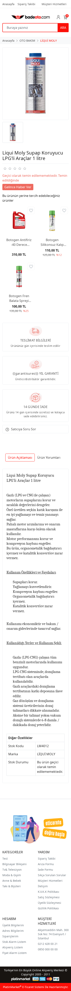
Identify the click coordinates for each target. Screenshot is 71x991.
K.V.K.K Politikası (48, 892)
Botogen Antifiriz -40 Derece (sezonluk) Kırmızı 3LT (19, 242)
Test (5, 858)
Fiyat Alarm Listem (14, 953)
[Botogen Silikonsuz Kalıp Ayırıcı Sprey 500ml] (52, 220)
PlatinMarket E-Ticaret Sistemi (23, 987)
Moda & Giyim (11, 875)
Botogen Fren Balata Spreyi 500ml (19, 298)
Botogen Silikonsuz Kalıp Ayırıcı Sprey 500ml (52, 242)
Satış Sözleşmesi (49, 897)
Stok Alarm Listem (14, 942)
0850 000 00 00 (48, 949)
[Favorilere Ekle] (31, 210)
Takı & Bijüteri (11, 886)
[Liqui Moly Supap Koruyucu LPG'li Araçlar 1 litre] (35, 84)
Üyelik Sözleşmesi (49, 903)
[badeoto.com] (30, 17)
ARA (63, 27)
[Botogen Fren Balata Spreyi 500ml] (19, 276)
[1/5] (4, 168)
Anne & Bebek (11, 880)
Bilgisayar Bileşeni (14, 864)
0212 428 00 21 (48, 944)
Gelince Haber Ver (17, 187)
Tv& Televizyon (12, 869)
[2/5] (7, 168)
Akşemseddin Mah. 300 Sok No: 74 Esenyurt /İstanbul (53, 934)
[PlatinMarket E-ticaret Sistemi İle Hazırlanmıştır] (20, 979)
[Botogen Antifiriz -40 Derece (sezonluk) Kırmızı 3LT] (19, 220)
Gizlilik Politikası (48, 908)
